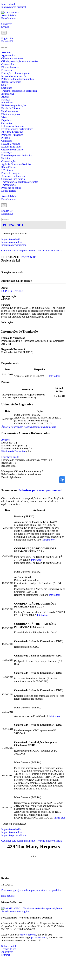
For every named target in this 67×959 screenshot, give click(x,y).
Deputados (6, 120)
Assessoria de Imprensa (13, 176)
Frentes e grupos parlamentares (17, 129)
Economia (6, 70)
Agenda (5, 96)
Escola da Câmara (10, 108)
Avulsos (5, 439)
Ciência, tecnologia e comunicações (19, 61)
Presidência (7, 102)
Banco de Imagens (10, 173)
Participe (5, 158)
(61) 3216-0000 (39, 937)
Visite (4, 117)
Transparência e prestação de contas (19, 181)
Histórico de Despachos (13, 451)
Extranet (5, 954)
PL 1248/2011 (13, 225)
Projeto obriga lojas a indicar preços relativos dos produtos (31, 890)
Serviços (5, 99)
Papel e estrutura (9, 111)
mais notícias (7, 895)
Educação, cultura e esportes (15, 73)
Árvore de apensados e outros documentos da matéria (28, 427)
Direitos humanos (10, 67)
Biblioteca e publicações (13, 105)
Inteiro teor (27, 257)
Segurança (6, 87)
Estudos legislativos (11, 146)
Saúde (4, 84)
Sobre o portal (8, 946)
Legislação (6, 152)
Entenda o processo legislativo (16, 155)
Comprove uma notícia (13, 179)
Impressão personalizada (13, 245)
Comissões (6, 140)
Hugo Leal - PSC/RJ (12, 290)
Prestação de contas (11, 187)
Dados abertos (8, 190)
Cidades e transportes (12, 58)
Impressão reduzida (11, 239)
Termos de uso (8, 949)
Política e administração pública (17, 79)
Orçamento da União (12, 149)
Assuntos (6, 52)
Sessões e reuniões (10, 143)
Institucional (7, 93)
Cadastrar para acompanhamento (18, 250)
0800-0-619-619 (28, 934)
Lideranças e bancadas (12, 126)
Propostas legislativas (12, 134)
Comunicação (8, 161)
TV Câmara (7, 170)
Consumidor (7, 64)
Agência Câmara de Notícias (16, 164)
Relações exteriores (11, 82)
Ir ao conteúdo (8, 4)
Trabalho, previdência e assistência (19, 90)
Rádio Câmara (8, 167)
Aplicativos (7, 952)
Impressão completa (11, 242)
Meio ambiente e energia (14, 76)
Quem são (6, 123)
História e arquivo (10, 114)
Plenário (5, 137)
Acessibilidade (8, 15)
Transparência (8, 184)
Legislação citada (10, 457)
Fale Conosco (8, 18)
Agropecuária (8, 55)
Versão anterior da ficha (50, 250)
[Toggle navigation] (2, 47)
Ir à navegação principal (13, 7)
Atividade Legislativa (12, 132)
